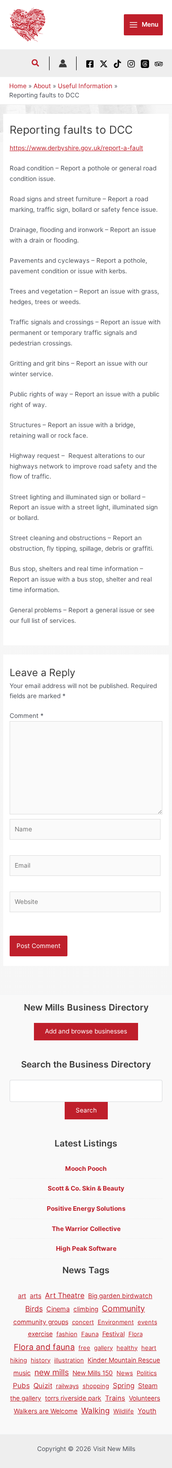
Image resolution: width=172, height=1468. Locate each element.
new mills (51, 1372)
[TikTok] (117, 64)
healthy (127, 1347)
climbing (85, 1309)
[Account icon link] (63, 63)
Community (123, 1308)
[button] (36, 64)
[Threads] (145, 64)
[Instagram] (131, 64)
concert (83, 1322)
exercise (40, 1334)
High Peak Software (86, 1248)
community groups (40, 1322)
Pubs (21, 1385)
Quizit (42, 1386)
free (84, 1347)
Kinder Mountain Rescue (124, 1360)
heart (148, 1347)
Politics (147, 1373)
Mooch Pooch (86, 1168)
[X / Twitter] (104, 64)
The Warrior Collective (86, 1228)
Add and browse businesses (86, 1031)
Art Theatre (64, 1295)
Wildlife (123, 1411)
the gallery (25, 1398)
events (147, 1322)
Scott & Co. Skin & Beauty (86, 1188)
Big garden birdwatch (120, 1295)
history (40, 1360)
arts (35, 1295)
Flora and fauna (44, 1347)
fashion (67, 1334)
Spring (123, 1385)
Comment (27, 715)
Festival (113, 1334)
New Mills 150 (92, 1373)
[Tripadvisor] (159, 64)
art (22, 1295)
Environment (116, 1322)
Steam (148, 1385)
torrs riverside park (73, 1398)
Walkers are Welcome (46, 1411)
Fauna (90, 1334)
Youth (147, 1411)
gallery (103, 1347)
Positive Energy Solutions (86, 1208)
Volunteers (144, 1398)
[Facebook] (90, 64)
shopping (96, 1385)
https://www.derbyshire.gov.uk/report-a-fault (76, 148)
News (125, 1373)
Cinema (58, 1309)
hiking (18, 1360)
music (22, 1373)
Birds (34, 1308)
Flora (135, 1334)
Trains (115, 1398)
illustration (69, 1360)
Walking (95, 1410)
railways (67, 1385)
